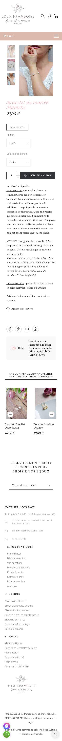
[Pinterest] (41, 704)
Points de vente (15, 572)
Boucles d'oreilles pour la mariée (22, 615)
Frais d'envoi (14, 553)
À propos (12, 586)
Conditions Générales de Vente (21, 648)
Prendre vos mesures (18, 567)
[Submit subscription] (48, 485)
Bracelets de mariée (15, 619)
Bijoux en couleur (16, 581)
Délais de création (16, 558)
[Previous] (10, 414)
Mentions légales (14, 643)
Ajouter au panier (37, 175)
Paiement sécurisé (14, 657)
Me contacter (11, 652)
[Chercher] (42, 16)
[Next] (52, 414)
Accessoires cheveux (16, 601)
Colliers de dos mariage (17, 624)
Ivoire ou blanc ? (15, 577)
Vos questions (15, 563)
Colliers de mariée (14, 629)
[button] (19, 309)
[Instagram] (31, 704)
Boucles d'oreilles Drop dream (15, 426)
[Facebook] (20, 704)
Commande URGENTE (17, 666)
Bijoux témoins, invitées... (18, 610)
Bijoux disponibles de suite (19, 605)
